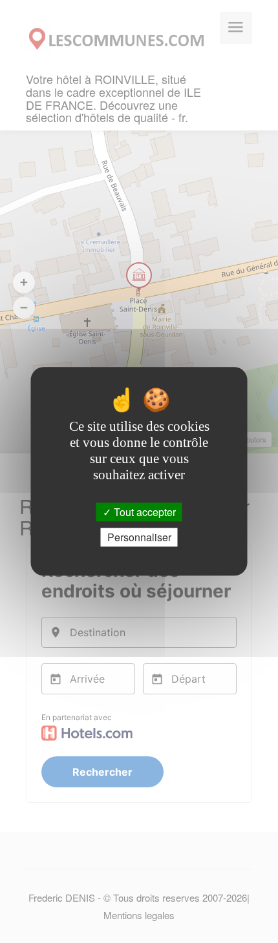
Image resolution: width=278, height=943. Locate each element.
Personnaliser (139, 537)
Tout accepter (143, 511)
